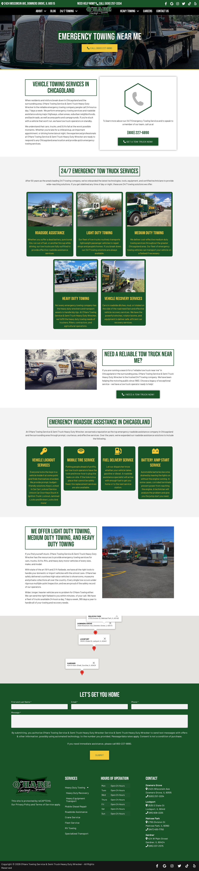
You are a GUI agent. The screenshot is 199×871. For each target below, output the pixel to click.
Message (16, 712)
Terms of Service (44, 804)
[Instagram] (177, 3)
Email (74, 702)
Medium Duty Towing (149, 233)
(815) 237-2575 (113, 7)
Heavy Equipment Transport (75, 799)
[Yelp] (195, 3)
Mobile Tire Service (81, 460)
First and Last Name (21, 702)
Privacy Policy (23, 804)
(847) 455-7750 (156, 829)
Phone (134, 702)
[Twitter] (183, 3)
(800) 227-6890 (138, 132)
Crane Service (72, 817)
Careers (147, 11)
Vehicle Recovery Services (123, 298)
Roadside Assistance (50, 233)
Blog (53, 11)
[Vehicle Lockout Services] (43, 451)
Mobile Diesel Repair (76, 806)
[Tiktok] (189, 3)
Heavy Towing (127, 11)
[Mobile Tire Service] (81, 451)
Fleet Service (72, 822)
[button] (95, 633)
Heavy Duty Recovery (77, 792)
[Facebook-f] (166, 3)
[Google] (171, 3)
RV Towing (70, 828)
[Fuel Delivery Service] (118, 451)
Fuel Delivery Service (118, 460)
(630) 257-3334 (113, 3)
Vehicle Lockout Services (43, 463)
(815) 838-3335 (156, 812)
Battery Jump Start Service (155, 463)
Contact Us (162, 11)
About (39, 11)
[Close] (110, 623)
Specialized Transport (76, 833)
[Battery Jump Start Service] (155, 451)
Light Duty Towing (99, 233)
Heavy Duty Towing (75, 298)
